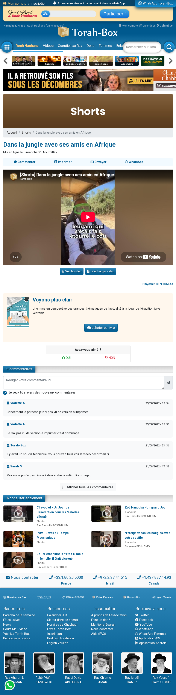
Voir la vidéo (73, 271)
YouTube (145, 624)
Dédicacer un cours (16, 638)
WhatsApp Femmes (152, 634)
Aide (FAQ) (98, 634)
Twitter (143, 615)
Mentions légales (103, 624)
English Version (57, 643)
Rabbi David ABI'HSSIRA (73, 680)
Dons (90, 46)
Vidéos (48, 46)
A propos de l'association (109, 615)
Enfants (122, 46)
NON (111, 358)
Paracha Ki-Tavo (14, 25)
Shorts (26, 132)
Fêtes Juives (11, 620)
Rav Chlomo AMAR (102, 680)
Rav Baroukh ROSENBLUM (52, 525)
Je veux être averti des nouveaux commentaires (42, 392)
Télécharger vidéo (102, 271)
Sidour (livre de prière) (62, 620)
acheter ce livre (103, 328)
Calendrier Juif (57, 615)
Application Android (152, 643)
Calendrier (148, 25)
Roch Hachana (27, 46)
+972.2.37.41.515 (112, 577)
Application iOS (149, 638)
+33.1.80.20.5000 (68, 577)
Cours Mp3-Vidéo (15, 629)
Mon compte (16, 3)
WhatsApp (145, 629)
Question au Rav (70, 46)
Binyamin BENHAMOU (158, 284)
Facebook (145, 620)
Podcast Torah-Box (60, 638)
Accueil (12, 132)
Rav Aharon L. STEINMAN (14, 680)
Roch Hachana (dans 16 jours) (45, 25)
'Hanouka (130, 512)
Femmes (105, 46)
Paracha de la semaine (19, 615)
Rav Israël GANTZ (132, 680)
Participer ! (114, 13)
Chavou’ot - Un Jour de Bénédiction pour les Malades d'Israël (58, 512)
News (7, 624)
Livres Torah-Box (59, 629)
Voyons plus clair (52, 300)
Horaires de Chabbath (62, 624)
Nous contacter (24, 577)
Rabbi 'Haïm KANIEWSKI (44, 680)
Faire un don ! (100, 620)
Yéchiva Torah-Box (16, 634)
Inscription (38, 3)
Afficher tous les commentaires (90, 487)
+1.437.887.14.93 (156, 577)
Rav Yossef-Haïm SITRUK (52, 567)
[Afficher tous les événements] (54, 3)
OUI (68, 358)
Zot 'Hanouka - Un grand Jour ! (146, 507)
